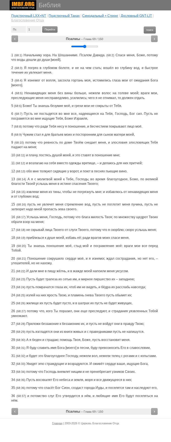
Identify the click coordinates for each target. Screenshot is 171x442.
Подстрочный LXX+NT (28, 16)
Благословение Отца (27, 20)
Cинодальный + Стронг (100, 16)
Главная (57, 423)
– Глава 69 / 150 (84, 39)
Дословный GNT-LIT (136, 16)
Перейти (50, 29)
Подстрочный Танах (64, 16)
